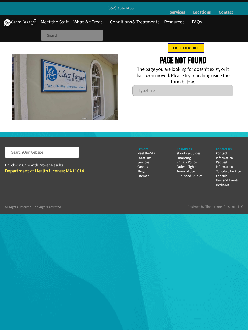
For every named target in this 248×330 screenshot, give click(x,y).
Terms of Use (185, 171)
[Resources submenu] (186, 22)
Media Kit (222, 184)
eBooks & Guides (188, 153)
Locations (202, 12)
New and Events (227, 180)
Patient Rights (186, 166)
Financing (184, 157)
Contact (226, 12)
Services (177, 12)
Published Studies (189, 176)
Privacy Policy (187, 162)
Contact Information (224, 155)
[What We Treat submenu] (104, 22)
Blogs (141, 171)
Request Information (224, 164)
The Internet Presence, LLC (224, 206)
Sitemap (143, 176)
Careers (142, 166)
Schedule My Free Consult (228, 174)
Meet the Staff (147, 153)
